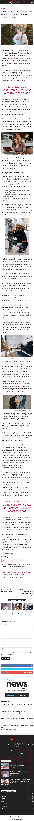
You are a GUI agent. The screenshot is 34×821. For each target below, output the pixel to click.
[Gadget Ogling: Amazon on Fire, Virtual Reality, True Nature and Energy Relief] (28, 606)
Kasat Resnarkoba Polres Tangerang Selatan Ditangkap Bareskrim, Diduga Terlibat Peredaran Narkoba (20, 781)
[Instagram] (15, 753)
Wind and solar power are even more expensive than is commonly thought (26, 592)
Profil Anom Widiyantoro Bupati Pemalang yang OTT (5, 612)
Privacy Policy (13, 816)
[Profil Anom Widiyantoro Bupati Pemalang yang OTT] (6, 606)
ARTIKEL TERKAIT (12, 600)
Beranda (2, 5)
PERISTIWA (4, 796)
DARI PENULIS (22, 600)
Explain (4, 266)
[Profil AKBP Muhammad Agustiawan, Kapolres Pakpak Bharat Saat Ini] (17, 606)
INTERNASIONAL (5, 806)
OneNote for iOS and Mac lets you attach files (16, 572)
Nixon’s (11, 445)
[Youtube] (22, 753)
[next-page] (18, 617)
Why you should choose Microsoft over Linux (8, 590)
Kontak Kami (21, 816)
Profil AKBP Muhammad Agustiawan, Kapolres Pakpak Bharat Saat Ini (17, 612)
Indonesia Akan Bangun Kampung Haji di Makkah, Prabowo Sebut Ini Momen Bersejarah (15, 712)
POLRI (13, 609)
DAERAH (3, 609)
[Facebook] (12, 753)
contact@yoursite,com (20, 750)
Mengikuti (29, 668)
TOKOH (7, 5)
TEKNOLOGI (4, 803)
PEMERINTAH (4, 799)
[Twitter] (19, 753)
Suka (31, 665)
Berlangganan (28, 672)
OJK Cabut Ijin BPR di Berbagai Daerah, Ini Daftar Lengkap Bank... (21, 764)
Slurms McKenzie (16, 58)
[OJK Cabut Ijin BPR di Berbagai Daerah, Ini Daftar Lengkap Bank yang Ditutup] (5, 766)
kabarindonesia (7, 20)
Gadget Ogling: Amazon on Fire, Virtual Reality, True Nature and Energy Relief (28, 612)
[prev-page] (16, 617)
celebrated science (13, 386)
